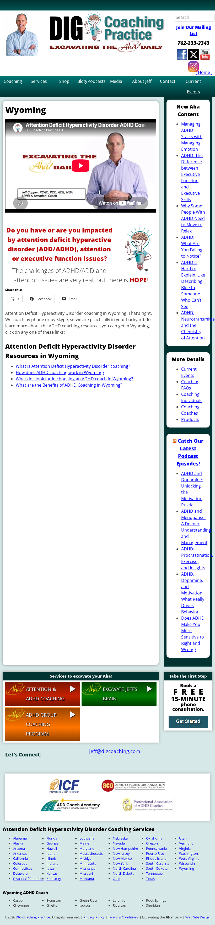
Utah (183, 838)
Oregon (152, 843)
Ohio (116, 878)
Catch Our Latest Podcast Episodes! (190, 452)
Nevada (119, 843)
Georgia (52, 843)
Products (190, 419)
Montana (86, 878)
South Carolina (157, 863)
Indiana (52, 863)
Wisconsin (187, 863)
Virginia (185, 848)
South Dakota (157, 868)
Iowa (50, 868)
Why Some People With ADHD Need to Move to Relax (193, 218)
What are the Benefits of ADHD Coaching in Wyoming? (69, 385)
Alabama (20, 838)
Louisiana (86, 838)
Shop (64, 81)
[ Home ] (204, 72)
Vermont (186, 843)
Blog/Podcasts (90, 81)
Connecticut (22, 868)
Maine (84, 843)
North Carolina (124, 868)
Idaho (51, 853)
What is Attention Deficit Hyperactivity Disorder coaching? (73, 366)
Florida (51, 838)
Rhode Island (156, 858)
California (20, 858)
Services (39, 81)
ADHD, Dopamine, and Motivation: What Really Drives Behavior (192, 593)
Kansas (51, 873)
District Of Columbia (28, 878)
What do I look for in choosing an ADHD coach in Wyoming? (74, 379)
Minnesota (87, 863)
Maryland (86, 848)
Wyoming (186, 868)
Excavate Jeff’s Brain (120, 694)
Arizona (19, 848)
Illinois (51, 858)
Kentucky (53, 878)
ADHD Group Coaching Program (41, 724)
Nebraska (120, 838)
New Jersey (121, 853)
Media (116, 81)
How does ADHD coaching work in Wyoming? (60, 372)
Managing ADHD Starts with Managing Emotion (191, 136)
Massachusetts (91, 853)
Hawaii (51, 848)
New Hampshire (125, 848)
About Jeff (142, 81)
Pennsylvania (156, 848)
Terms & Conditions (123, 917)
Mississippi (87, 868)
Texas (150, 878)
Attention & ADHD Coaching (45, 694)
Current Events (193, 86)
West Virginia (189, 858)
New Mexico (122, 858)
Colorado (20, 863)
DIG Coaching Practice (33, 917)
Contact (167, 81)
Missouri (86, 873)
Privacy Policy (94, 917)
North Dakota (123, 873)
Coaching (13, 81)
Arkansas (20, 853)
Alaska (18, 843)
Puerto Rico (155, 853)
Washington (188, 853)
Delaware (20, 873)
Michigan (86, 858)
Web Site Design (197, 917)
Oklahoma (154, 838)
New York (120, 863)
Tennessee (154, 873)
